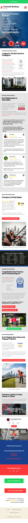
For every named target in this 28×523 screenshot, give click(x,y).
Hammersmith (5, 63)
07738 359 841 (14, 455)
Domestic (10, 114)
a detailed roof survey (9, 278)
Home (8, 509)
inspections (12, 399)
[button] (25, 7)
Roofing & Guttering (16, 509)
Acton (9, 63)
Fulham (10, 61)
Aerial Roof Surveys (14, 512)
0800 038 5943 (14, 454)
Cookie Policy (10, 516)
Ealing (13, 63)
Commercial (15, 114)
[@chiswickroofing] (8, 419)
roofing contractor (5, 115)
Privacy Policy (18, 516)
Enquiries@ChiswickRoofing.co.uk (14, 458)
